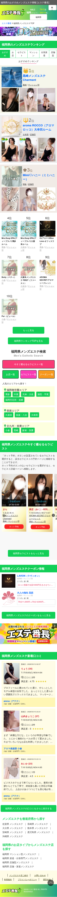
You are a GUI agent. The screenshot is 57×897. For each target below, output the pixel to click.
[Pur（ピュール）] (9, 300)
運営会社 (47, 879)
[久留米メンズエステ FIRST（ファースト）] (28, 261)
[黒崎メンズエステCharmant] (12, 68)
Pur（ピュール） (9, 316)
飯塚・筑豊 (27, 430)
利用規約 (8, 879)
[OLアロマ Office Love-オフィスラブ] (47, 222)
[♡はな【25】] (46, 139)
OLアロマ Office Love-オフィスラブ (47, 241)
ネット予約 (14, 526)
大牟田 (25, 134)
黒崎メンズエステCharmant (34, 78)
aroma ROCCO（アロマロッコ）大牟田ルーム (38, 127)
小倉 (3, 280)
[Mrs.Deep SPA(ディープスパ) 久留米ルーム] (28, 222)
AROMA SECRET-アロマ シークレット (47, 280)
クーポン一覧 (46, 374)
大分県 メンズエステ (12, 828)
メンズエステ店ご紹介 (18, 875)
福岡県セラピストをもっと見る (28, 553)
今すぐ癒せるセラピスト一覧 (28, 364)
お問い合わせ (40, 875)
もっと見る (28, 330)
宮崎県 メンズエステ (12, 832)
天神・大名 (27, 394)
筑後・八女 (21, 414)
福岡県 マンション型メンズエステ (19, 854)
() (41, 509)
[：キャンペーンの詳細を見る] (28, 633)
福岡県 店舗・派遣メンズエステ (18, 866)
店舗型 (33, 134)
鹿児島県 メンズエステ (38, 832)
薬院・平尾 (43, 394)
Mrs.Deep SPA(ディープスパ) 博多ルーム (9, 241)
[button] (53, 515)
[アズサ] (46, 89)
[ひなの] (46, 189)
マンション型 (33, 84)
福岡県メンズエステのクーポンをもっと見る (28, 615)
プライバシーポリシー (27, 879)
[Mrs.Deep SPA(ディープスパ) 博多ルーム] (9, 222)
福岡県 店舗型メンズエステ (16, 862)
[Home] (12, 889)
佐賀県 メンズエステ (12, 823)
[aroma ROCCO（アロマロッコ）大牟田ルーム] (12, 118)
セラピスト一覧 (28, 374)
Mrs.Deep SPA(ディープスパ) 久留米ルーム (28, 241)
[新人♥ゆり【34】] (10, 139)
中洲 (16, 394)
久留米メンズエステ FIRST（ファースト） (28, 280)
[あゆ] (10, 189)
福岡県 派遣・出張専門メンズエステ (20, 858)
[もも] (28, 89)
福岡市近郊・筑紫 (14, 399)
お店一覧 (10, 374)
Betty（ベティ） (9, 277)
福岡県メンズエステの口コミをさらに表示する (28, 808)
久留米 (23, 247)
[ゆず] (10, 89)
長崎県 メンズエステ (37, 823)
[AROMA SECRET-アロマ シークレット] (47, 261)
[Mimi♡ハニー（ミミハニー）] (12, 167)
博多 (25, 184)
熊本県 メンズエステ (37, 828)
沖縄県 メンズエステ (12, 836)
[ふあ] (28, 189)
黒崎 (25, 84)
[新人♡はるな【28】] (28, 139)
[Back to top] (51, 883)
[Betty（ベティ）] (9, 261)
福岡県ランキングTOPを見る (28, 340)
